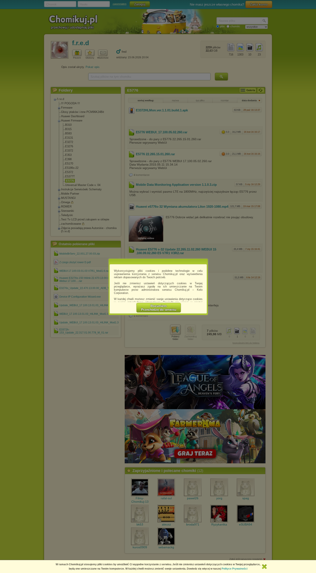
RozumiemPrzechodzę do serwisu (158, 307)
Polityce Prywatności (234, 568)
